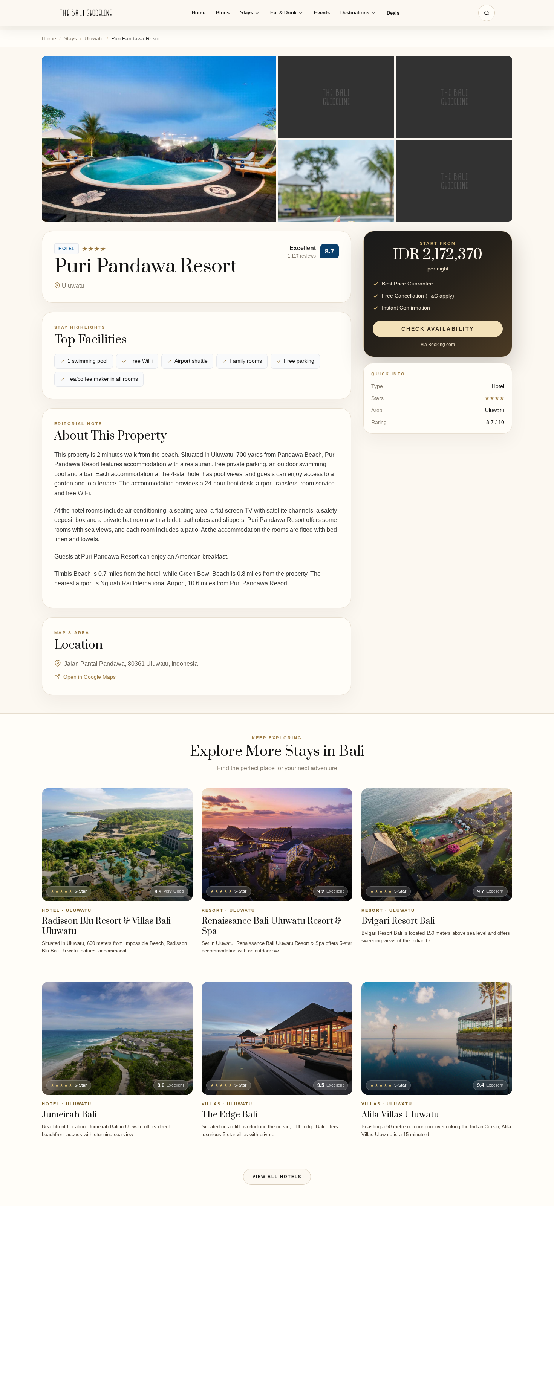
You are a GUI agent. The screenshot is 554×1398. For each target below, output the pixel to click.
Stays (246, 12)
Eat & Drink (283, 12)
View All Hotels (277, 1176)
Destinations (354, 12)
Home (198, 12)
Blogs (223, 12)
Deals (393, 13)
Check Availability (437, 329)
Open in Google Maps (89, 677)
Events (322, 12)
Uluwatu (94, 38)
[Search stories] (486, 13)
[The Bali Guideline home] (86, 13)
